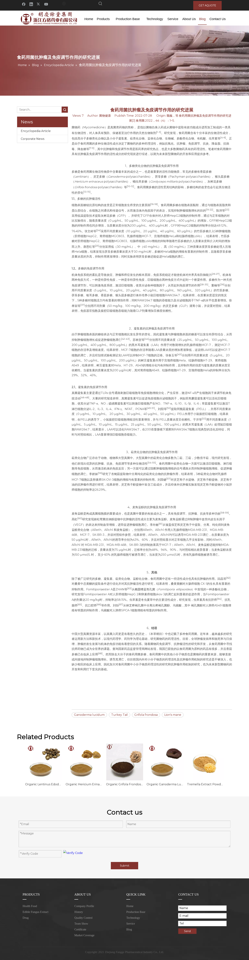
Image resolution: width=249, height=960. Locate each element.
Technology (133, 917)
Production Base (135, 911)
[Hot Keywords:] (100, 4)
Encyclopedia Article (36, 131)
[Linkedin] (31, 4)
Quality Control (83, 917)
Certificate (80, 929)
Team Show (81, 923)
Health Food (30, 906)
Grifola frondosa (146, 714)
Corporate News (32, 139)
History (78, 911)
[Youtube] (46, 4)
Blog (129, 929)
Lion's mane (172, 714)
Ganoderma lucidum (89, 714)
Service (130, 923)
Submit (124, 865)
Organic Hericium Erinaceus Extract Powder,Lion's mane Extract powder (84, 784)
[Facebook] (24, 4)
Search (65, 110)
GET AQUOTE (207, 5)
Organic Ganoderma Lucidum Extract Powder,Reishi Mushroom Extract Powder (165, 784)
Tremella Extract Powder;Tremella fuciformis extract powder (205, 784)
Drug (26, 917)
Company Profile (84, 906)
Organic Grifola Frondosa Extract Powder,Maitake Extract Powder (124, 784)
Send (187, 931)
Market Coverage (84, 935)
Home (129, 906)
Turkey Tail (119, 714)
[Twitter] (39, 4)
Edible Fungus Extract (35, 911)
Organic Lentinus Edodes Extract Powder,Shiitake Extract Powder (43, 784)
